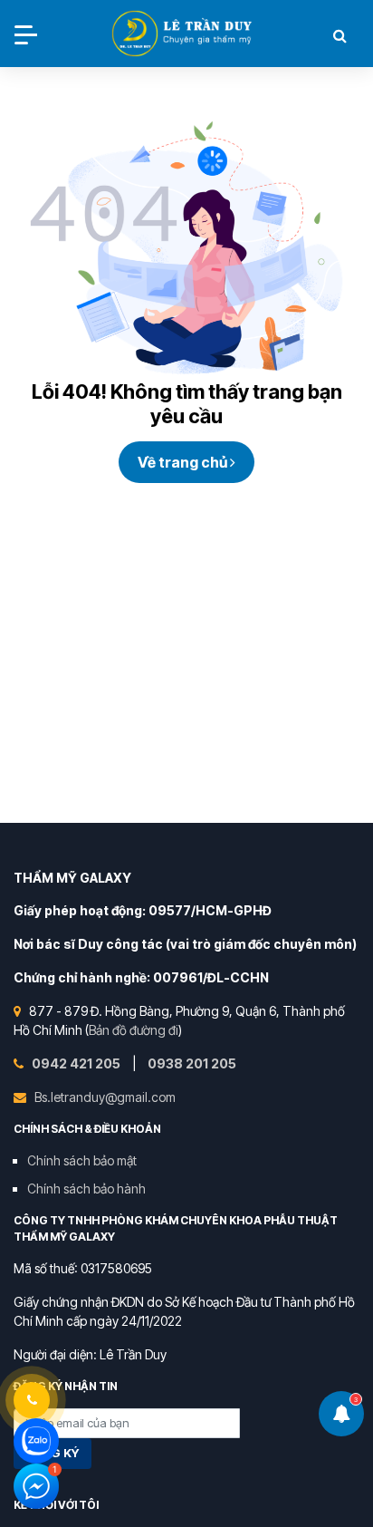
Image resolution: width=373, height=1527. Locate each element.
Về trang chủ (184, 462)
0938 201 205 (192, 1063)
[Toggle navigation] (25, 35)
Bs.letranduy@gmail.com (105, 1097)
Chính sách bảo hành (86, 1188)
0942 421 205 (77, 1063)
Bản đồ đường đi (133, 1030)
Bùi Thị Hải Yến (183, 35)
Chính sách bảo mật (82, 1160)
